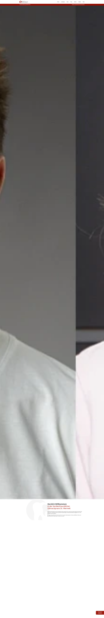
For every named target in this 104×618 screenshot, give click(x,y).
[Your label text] (24, 2)
